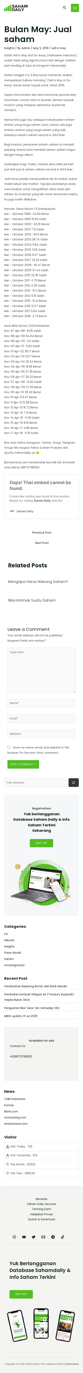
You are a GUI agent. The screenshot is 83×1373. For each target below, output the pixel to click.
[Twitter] (33, 1237)
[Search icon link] (65, 8)
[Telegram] (53, 1237)
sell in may (59, 48)
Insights (9, 48)
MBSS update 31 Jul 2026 (20, 1016)
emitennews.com (16, 1124)
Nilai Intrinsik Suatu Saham (32, 600)
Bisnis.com (11, 1111)
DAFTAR (41, 843)
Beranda (41, 1199)
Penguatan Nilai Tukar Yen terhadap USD (31, 1008)
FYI (6, 934)
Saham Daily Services (41, 1204)
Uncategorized (14, 965)
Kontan (9, 1105)
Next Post (42, 543)
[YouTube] (24, 1237)
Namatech (73, 1364)
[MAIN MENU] (75, 8)
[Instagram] (14, 1237)
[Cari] (73, 782)
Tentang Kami (41, 1209)
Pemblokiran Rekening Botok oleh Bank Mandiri (35, 986)
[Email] (43, 1237)
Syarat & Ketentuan (41, 1219)
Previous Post (42, 533)
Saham (9, 959)
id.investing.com (15, 1117)
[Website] (41, 735)
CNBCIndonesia (14, 1099)
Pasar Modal (12, 953)
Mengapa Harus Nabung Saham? (38, 581)
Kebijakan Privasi (41, 1214)
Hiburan (9, 940)
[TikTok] (62, 1237)
